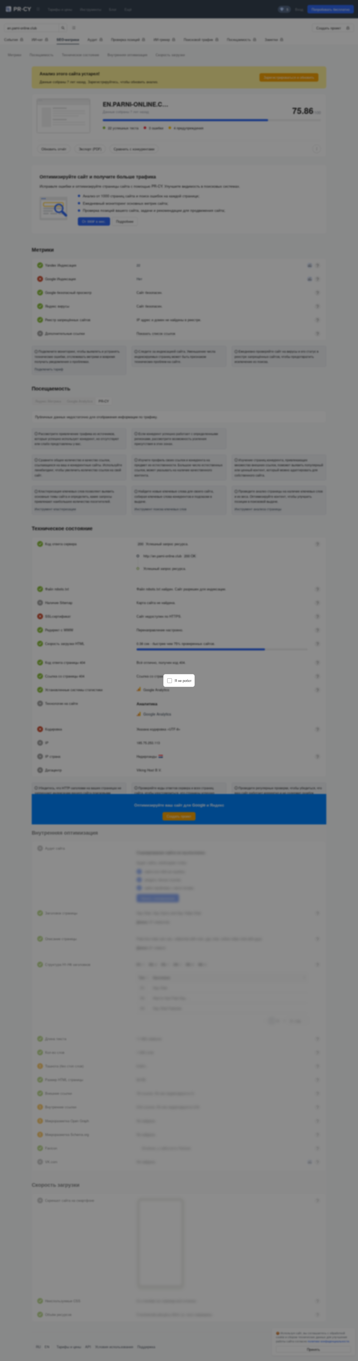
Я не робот (183, 680)
